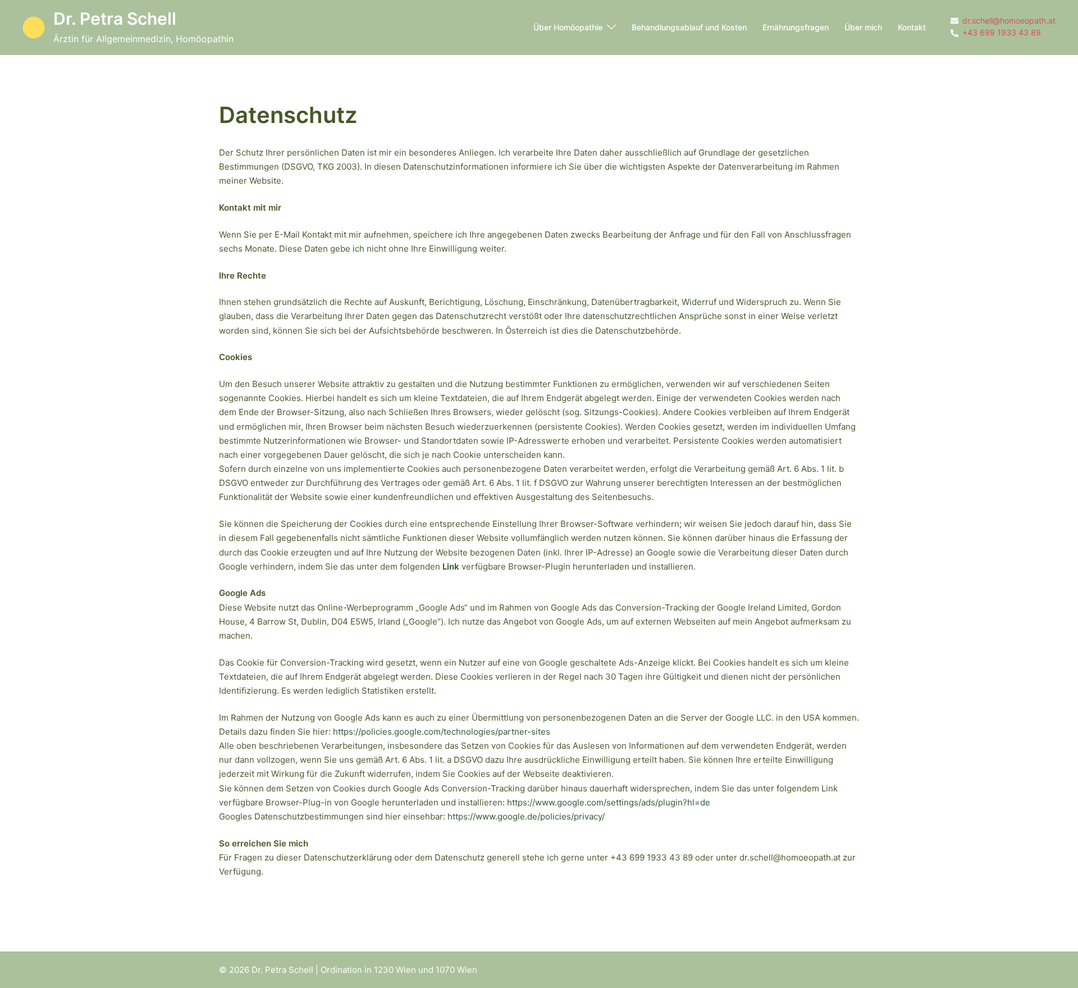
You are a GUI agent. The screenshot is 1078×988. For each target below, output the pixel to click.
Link (450, 566)
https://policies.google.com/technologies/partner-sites (441, 731)
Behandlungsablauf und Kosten (689, 27)
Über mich (863, 27)
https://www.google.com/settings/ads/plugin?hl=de (608, 802)
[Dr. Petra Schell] (33, 27)
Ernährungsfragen (795, 27)
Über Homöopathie (567, 27)
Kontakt (912, 27)
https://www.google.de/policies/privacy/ (527, 816)
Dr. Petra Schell (114, 18)
